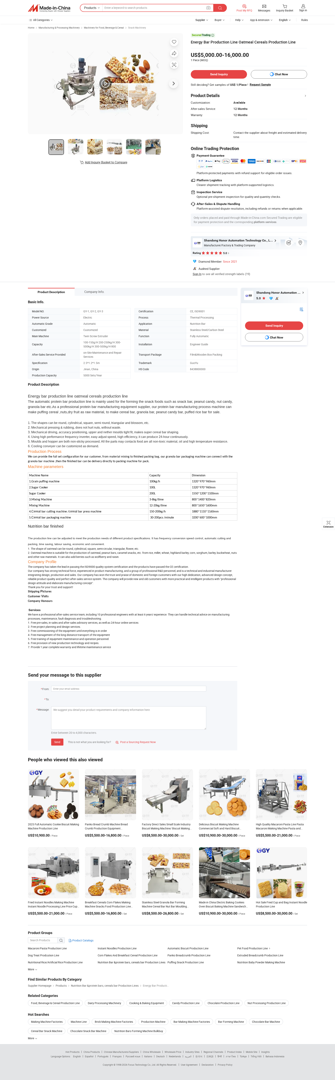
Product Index (234, 1051)
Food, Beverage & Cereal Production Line (55, 1003)
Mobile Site (251, 1051)
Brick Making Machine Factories (114, 1022)
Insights (265, 1051)
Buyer (218, 20)
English (77, 1056)
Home (31, 27)
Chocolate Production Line (223, 1003)
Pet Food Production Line (252, 948)
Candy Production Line (185, 1003)
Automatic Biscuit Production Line (188, 948)
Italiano (148, 1056)
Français (117, 1056)
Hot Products (72, 1051)
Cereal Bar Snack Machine (46, 1031)
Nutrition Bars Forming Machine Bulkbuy (138, 1031)
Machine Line (79, 1022)
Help (238, 20)
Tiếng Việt (256, 1056)
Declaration (208, 1064)
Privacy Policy (225, 1064)
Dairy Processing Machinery (104, 1003)
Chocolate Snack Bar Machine (88, 1031)
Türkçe (243, 1056)
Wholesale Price (173, 1051)
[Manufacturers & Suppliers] (49, 8)
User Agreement (189, 1064)
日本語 (209, 1056)
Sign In (197, 274)
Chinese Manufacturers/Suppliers (121, 1051)
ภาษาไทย (231, 1056)
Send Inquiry (219, 74)
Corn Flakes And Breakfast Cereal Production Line (127, 955)
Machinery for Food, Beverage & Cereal (104, 27)
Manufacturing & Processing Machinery (59, 27)
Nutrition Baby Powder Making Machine (261, 962)
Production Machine (153, 1022)
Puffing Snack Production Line (186, 962)
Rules (304, 20)
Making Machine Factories (47, 1022)
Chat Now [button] (281, 74)
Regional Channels (213, 1051)
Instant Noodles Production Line (117, 948)
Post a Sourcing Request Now (136, 742)
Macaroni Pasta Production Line (47, 948)
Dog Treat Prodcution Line (43, 955)
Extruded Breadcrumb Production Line (260, 955)
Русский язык (133, 1056)
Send (57, 742)
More (31, 1038)
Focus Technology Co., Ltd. (142, 1064)
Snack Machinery (137, 27)
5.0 (259, 298)
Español (89, 1056)
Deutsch (160, 1056)
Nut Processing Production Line (267, 1003)
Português (103, 1056)
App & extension (259, 20)
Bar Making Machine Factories (192, 1022)
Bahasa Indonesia (275, 1056)
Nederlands (175, 1056)
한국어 (198, 1056)
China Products (92, 1051)
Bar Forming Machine (231, 1022)
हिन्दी (220, 1056)
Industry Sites (192, 1051)
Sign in (303, 10)
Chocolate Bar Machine (266, 1022)
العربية (188, 1056)
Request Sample (260, 84)
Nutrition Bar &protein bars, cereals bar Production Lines (131, 962)
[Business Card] (301, 309)
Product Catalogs (82, 940)
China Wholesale (152, 1051)
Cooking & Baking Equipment (146, 1003)
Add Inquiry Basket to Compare (106, 162)
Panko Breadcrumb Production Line (189, 955)
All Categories (41, 20)
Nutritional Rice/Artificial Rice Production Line (55, 962)
